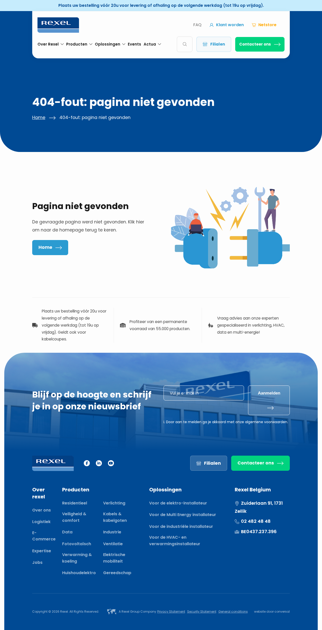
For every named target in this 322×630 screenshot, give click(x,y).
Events (134, 44)
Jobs (37, 562)
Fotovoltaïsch (76, 544)
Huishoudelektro (79, 573)
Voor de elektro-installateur (178, 503)
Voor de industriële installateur (181, 526)
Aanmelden (269, 393)
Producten (76, 44)
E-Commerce (44, 536)
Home (38, 117)
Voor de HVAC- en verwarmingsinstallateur (174, 540)
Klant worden (230, 25)
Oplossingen (107, 44)
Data (67, 532)
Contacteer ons (255, 44)
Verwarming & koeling (77, 558)
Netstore (267, 25)
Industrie (112, 532)
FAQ (197, 25)
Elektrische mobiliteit (114, 558)
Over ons (41, 510)
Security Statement (201, 611)
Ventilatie (113, 544)
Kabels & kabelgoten (115, 517)
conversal (282, 611)
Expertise (41, 551)
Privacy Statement (171, 611)
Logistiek (41, 522)
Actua (150, 44)
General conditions (233, 611)
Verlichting (114, 503)
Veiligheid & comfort (74, 517)
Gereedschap (117, 573)
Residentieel (74, 503)
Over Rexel (48, 44)
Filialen (217, 44)
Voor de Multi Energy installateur (182, 515)
